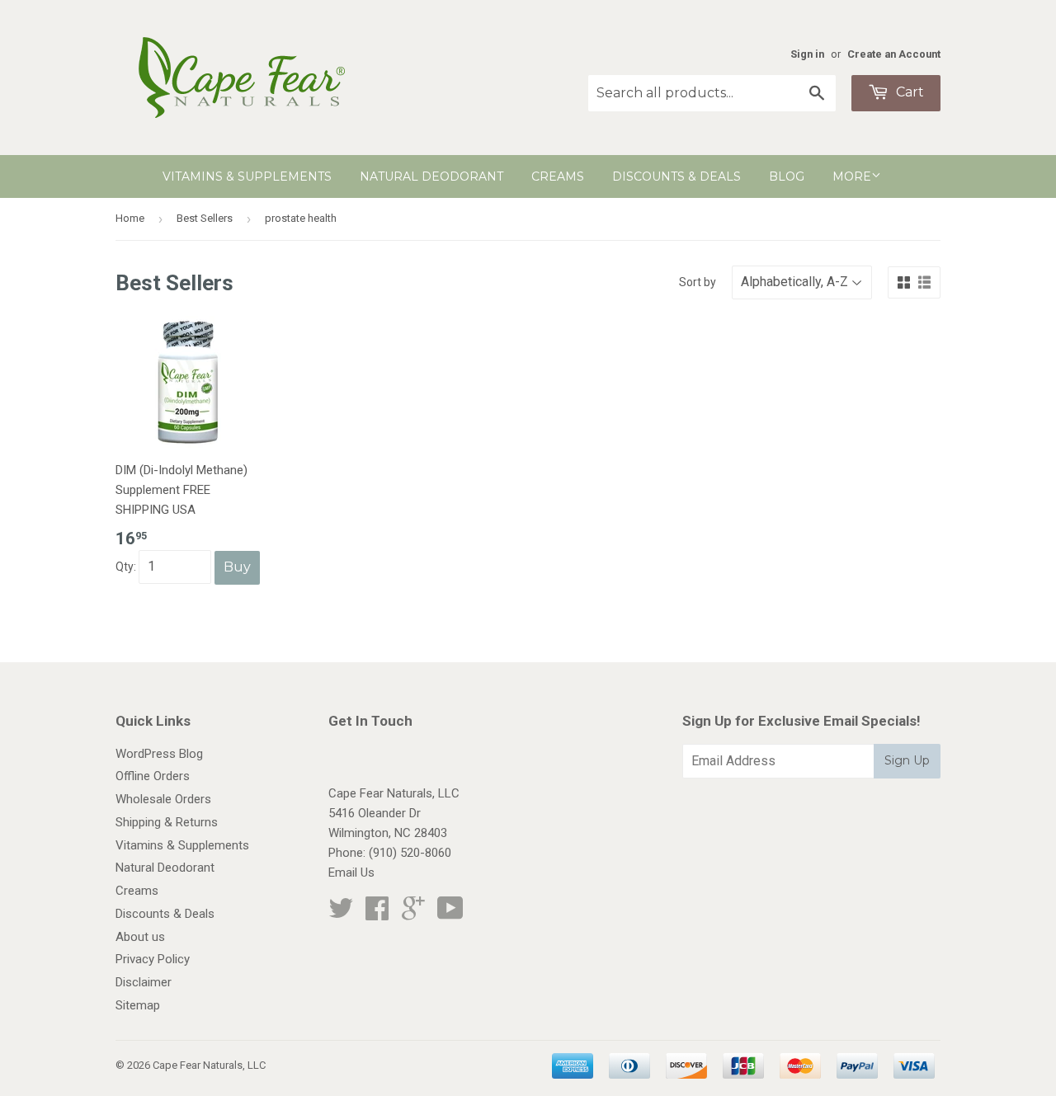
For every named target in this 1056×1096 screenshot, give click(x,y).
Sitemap (138, 1005)
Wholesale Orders (163, 799)
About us (140, 936)
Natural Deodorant (431, 176)
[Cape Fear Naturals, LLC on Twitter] (340, 913)
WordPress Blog (159, 753)
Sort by (697, 282)
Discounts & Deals (676, 176)
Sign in (807, 54)
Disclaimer (144, 982)
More (851, 176)
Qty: (127, 566)
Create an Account (893, 54)
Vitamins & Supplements (247, 176)
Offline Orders (153, 776)
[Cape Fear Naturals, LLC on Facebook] (377, 913)
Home (130, 218)
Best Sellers (205, 218)
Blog (786, 176)
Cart (908, 92)
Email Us (351, 872)
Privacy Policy (153, 959)
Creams (557, 176)
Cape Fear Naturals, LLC (209, 1065)
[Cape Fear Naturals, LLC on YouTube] (450, 913)
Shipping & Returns (167, 822)
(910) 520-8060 (410, 852)
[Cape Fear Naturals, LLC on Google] (413, 913)
